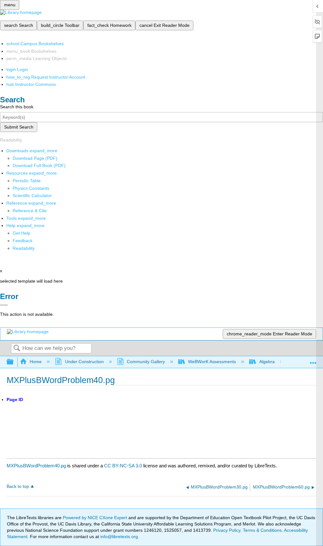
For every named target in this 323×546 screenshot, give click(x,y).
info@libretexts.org (118, 536)
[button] (22, 240)
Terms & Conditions (262, 530)
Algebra (267, 361)
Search (16, 348)
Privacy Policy (226, 530)
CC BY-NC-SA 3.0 (123, 465)
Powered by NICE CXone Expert (95, 517)
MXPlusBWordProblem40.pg (36, 465)
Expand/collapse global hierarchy (14, 362)
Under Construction (84, 361)
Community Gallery (146, 361)
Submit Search (18, 126)
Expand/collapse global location (313, 360)
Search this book (16, 106)
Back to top (18, 486)
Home (35, 361)
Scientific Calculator (32, 195)
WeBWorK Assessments (212, 361)
